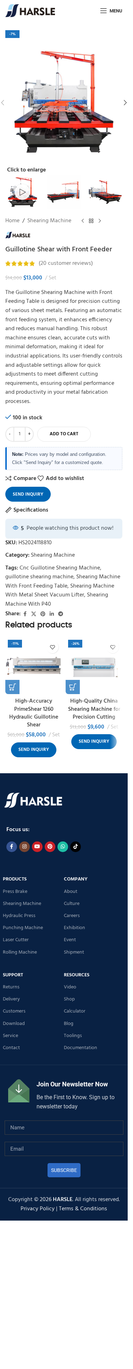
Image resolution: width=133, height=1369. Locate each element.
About (70, 892)
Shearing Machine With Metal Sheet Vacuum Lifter (59, 591)
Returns (11, 987)
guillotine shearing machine (39, 577)
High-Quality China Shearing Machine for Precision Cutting (94, 709)
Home (12, 221)
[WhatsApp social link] (62, 846)
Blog (68, 1024)
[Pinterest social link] (43, 614)
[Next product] (99, 221)
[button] (125, 103)
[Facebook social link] (25, 614)
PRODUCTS (15, 879)
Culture (71, 904)
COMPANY (76, 879)
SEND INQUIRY (28, 494)
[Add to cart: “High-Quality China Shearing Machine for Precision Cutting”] (73, 687)
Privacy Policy (38, 1208)
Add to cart (64, 434)
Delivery (11, 999)
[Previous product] (82, 221)
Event (70, 940)
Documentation (80, 1048)
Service (10, 1036)
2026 (56, 1199)
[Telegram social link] (60, 614)
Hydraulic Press (19, 916)
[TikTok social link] (75, 846)
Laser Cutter (16, 940)
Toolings (73, 1036)
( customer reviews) (66, 263)
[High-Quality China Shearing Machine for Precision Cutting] (94, 665)
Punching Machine (23, 928)
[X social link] (33, 614)
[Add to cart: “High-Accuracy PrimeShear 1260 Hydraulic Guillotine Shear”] (12, 687)
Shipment (74, 952)
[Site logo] (30, 10)
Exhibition (74, 928)
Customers (14, 1011)
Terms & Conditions (83, 1208)
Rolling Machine (20, 952)
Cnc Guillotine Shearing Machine (60, 568)
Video (70, 987)
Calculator (74, 1011)
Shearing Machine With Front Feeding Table (62, 581)
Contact (11, 1048)
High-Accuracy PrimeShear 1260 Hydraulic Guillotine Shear (33, 713)
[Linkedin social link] (52, 614)
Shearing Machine (49, 221)
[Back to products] (91, 221)
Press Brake (15, 892)
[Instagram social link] (24, 846)
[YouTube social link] (37, 846)
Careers (72, 916)
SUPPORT (13, 975)
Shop (69, 999)
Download (14, 1024)
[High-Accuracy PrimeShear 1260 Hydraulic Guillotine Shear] (33, 665)
